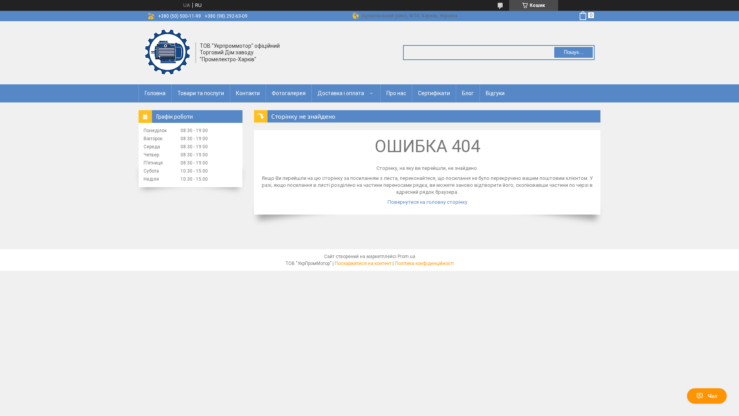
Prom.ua (406, 256)
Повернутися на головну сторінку (427, 202)
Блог (468, 93)
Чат (712, 396)
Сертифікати (434, 93)
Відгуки (495, 93)
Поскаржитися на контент (363, 263)
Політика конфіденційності (424, 263)
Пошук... (574, 52)
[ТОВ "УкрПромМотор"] (167, 52)
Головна (155, 93)
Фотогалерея (289, 93)
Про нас (396, 93)
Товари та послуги (200, 93)
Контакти (248, 93)
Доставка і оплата (341, 93)
